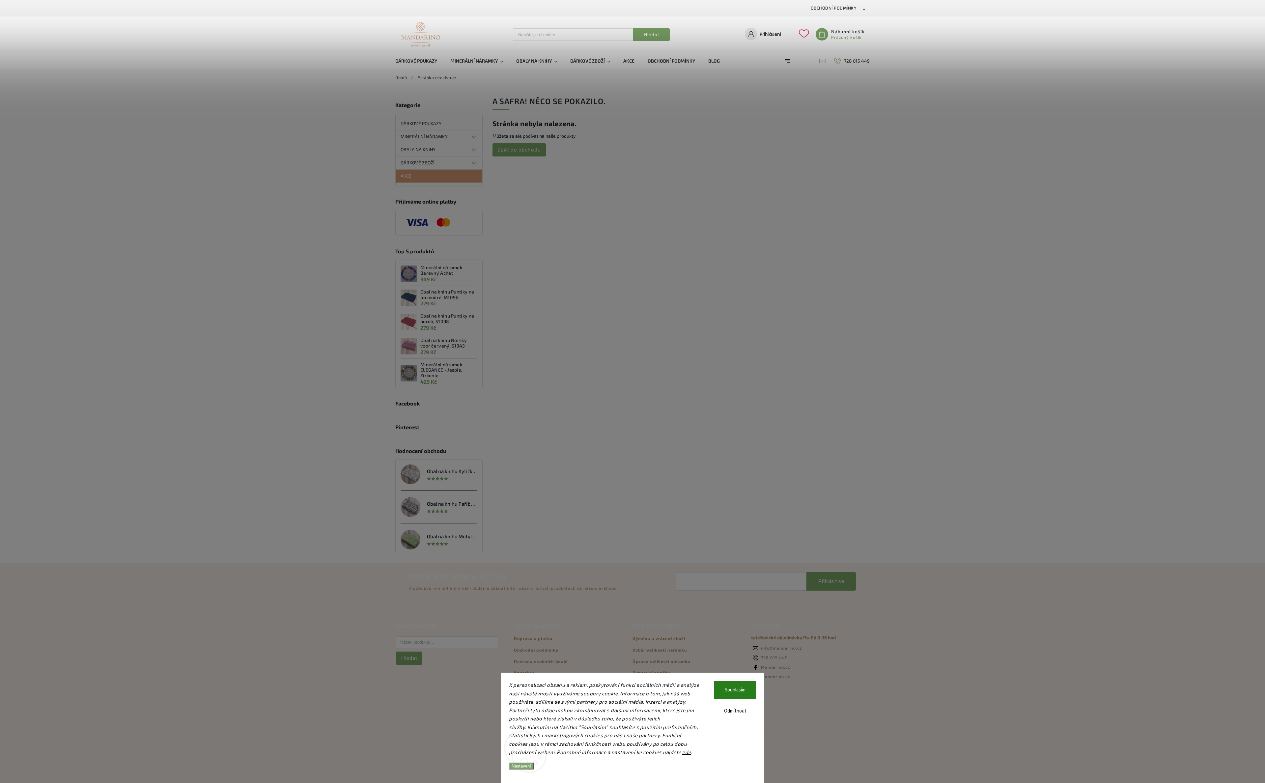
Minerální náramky (424, 136)
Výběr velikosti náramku (659, 650)
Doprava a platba (533, 638)
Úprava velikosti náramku (661, 661)
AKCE (406, 176)
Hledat (651, 34)
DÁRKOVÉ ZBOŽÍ (418, 162)
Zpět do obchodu (519, 150)
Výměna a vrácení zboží (658, 638)
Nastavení (521, 766)
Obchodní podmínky (834, 8)
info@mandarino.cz (781, 648)
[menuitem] (419, 61)
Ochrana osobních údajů (541, 661)
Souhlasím (735, 689)
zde (686, 752)
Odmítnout (735, 711)
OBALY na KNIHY (418, 149)
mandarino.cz (775, 676)
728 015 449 (774, 657)
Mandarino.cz (775, 667)
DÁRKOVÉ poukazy (421, 123)
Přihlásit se (831, 581)
